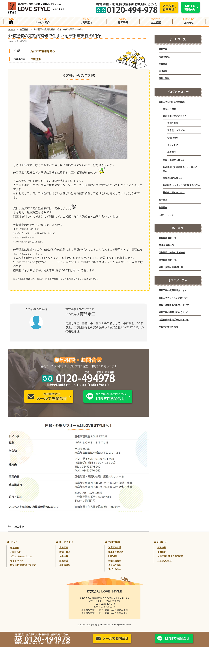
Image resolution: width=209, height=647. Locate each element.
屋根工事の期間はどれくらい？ (174, 312)
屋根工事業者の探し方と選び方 (174, 305)
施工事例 (24, 29)
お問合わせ (15, 552)
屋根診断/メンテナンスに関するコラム (181, 185)
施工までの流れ (115, 552)
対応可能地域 (114, 547)
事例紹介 (161, 552)
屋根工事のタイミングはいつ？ (174, 297)
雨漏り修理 (164, 56)
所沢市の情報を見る (42, 51)
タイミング (172, 145)
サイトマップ (16, 561)
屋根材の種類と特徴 (168, 327)
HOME (11, 29)
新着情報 (163, 207)
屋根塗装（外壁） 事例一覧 (172, 252)
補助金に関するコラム (174, 192)
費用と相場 (172, 123)
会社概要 (156, 22)
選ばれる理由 (114, 569)
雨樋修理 (163, 71)
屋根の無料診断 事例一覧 (171, 267)
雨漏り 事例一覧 (166, 245)
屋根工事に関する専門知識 (172, 101)
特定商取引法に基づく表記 (23, 565)
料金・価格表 (114, 560)
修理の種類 (172, 137)
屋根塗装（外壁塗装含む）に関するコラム (181, 169)
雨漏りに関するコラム (174, 160)
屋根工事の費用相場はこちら (173, 290)
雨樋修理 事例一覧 (168, 260)
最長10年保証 (114, 565)
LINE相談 (113, 556)
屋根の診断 (164, 78)
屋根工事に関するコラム (175, 116)
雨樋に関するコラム (172, 178)
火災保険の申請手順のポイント (174, 319)
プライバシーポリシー (21, 556)
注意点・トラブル (176, 130)
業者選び (171, 152)
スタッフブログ (166, 214)
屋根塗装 (35, 59)
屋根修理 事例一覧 (168, 238)
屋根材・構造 (169, 109)
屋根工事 (163, 49)
